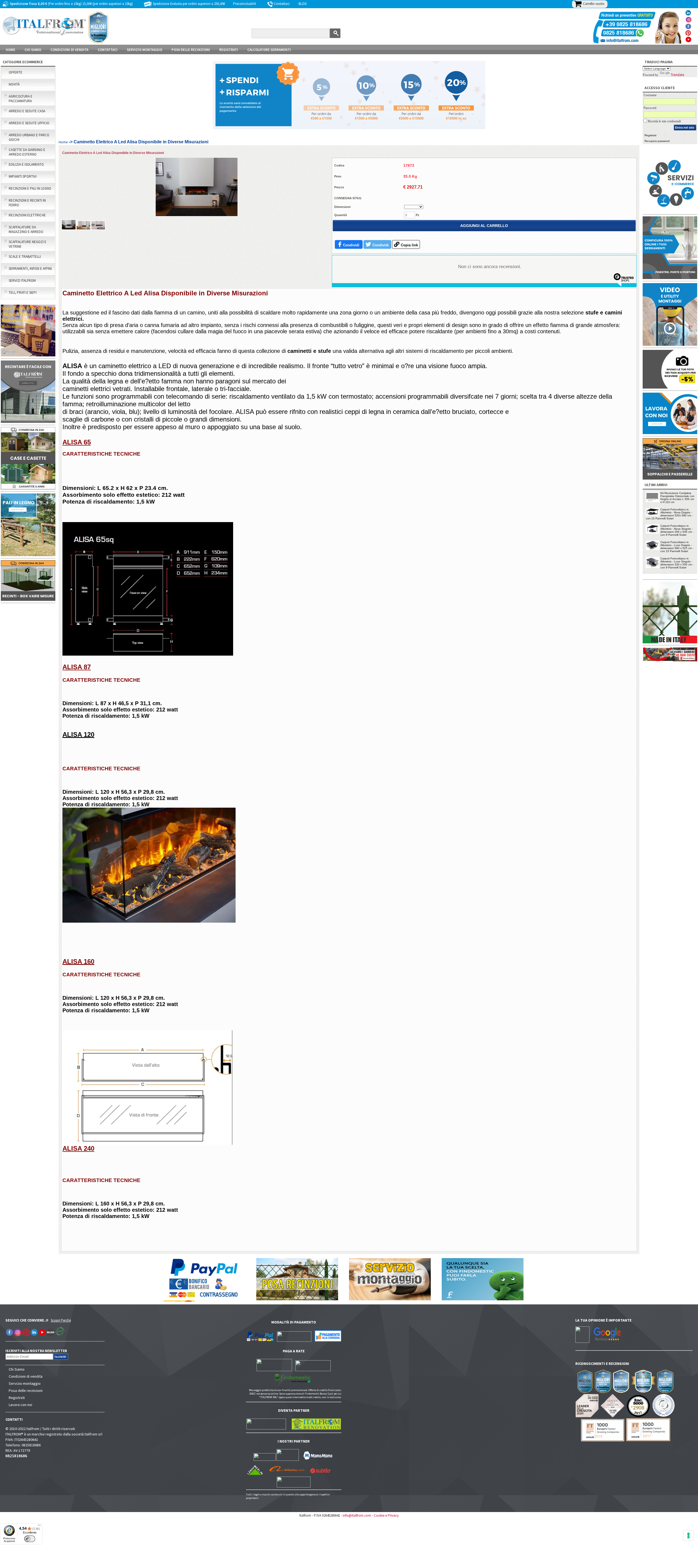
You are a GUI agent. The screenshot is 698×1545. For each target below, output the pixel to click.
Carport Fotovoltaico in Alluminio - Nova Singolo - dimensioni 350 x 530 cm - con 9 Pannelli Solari (676, 530)
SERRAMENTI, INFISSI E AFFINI (30, 268)
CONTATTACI (108, 49)
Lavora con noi (20, 1404)
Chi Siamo (17, 1369)
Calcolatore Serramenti (269, 49)
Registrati (228, 49)
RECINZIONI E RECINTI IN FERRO (27, 202)
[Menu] (39, 1526)
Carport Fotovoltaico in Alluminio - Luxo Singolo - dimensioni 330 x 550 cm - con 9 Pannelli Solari (676, 563)
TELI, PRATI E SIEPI (23, 292)
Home (10, 49)
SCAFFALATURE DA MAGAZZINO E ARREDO (26, 229)
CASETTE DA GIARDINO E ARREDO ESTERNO (27, 152)
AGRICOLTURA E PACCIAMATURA (20, 98)
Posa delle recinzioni (26, 1390)
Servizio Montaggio (144, 49)
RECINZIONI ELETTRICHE (27, 215)
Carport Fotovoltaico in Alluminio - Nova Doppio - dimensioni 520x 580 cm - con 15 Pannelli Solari (669, 514)
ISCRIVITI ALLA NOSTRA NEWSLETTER (39, 1351)
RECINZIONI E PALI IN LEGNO (30, 188)
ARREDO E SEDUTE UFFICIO (29, 123)
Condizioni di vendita (26, 1376)
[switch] (29, 1538)
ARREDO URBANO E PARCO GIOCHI (29, 137)
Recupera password (657, 141)
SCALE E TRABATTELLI (25, 256)
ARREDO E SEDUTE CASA (27, 111)
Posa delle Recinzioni (191, 49)
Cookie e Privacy (386, 1515)
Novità (14, 84)
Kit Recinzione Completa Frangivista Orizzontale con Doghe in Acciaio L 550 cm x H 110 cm (677, 498)
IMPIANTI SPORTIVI (23, 176)
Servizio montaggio (25, 1383)
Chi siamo (33, 49)
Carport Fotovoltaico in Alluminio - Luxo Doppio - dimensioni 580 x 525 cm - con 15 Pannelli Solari (676, 547)
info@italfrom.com (357, 1515)
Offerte (15, 72)
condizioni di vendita (69, 49)
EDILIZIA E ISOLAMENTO (26, 164)
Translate (677, 74)
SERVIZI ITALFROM (22, 280)
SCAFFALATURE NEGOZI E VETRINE (27, 244)
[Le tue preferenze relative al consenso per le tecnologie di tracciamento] (688, 1535)
